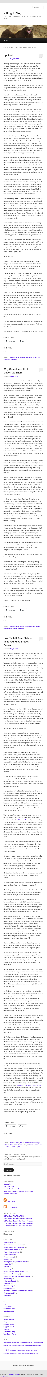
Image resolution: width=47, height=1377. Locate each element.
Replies (14, 359)
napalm (29, 1354)
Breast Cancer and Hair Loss (14, 1247)
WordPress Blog (9, 1331)
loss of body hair (9, 1354)
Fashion (6, 1266)
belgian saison (19, 1342)
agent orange (8, 1342)
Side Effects (8, 1288)
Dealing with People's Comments (15, 1262)
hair (7, 1349)
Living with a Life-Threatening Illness (17, 1276)
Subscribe (9, 1170)
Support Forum (9, 1327)
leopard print (29, 1350)
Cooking (6, 1259)
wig (37, 1354)
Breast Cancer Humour (17, 357)
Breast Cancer (14, 626)
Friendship (29, 357)
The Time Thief (9, 1186)
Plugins (6, 1322)
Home (6, 40)
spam (33, 1354)
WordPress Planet (10, 1334)
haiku (40, 1345)
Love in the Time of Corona (13, 1189)
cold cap (11, 1345)
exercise (27, 1345)
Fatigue (32, 1345)
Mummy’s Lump (23, 820)
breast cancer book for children (33, 1342)
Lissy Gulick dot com (11, 1218)
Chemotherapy (9, 1257)
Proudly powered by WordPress (23, 1365)
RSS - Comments (12, 1208)
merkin (20, 1354)
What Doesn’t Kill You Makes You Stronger (19, 1191)
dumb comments (19, 1345)
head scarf (13, 1350)
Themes (6, 1329)
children (14, 1147)
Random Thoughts (10, 1193)
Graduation (7, 1184)
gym (36, 1345)
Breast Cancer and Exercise (13, 1245)
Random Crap (8, 1286)
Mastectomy (8, 1278)
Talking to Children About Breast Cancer (22, 1144)
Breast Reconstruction (11, 1252)
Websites (7, 1295)
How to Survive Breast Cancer (30, 626)
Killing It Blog (13, 13)
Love (15, 1354)
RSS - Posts (11, 1201)
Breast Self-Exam (10, 1254)
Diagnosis (7, 1264)
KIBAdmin (7, 1216)
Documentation (9, 1319)
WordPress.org (9, 1311)
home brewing (21, 1350)
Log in (6, 1304)
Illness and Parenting (10, 629)
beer (13, 1342)
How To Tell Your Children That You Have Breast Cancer (18, 641)
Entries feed (8, 1306)
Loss (35, 1350)
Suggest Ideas (9, 1324)
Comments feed (9, 1308)
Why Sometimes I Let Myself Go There (16, 370)
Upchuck (9, 55)
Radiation (7, 1283)
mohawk (24, 1354)
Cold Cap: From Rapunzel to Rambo (29, 1085)
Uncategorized (9, 1293)
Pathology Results (10, 1281)
